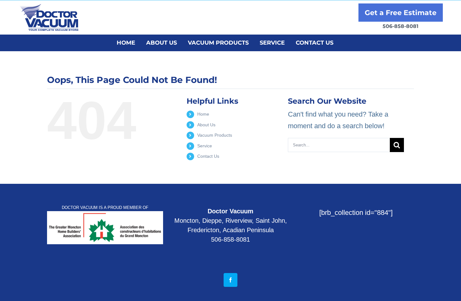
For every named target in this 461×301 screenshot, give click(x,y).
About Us (206, 124)
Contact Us (208, 156)
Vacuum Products (214, 135)
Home (203, 114)
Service (204, 145)
